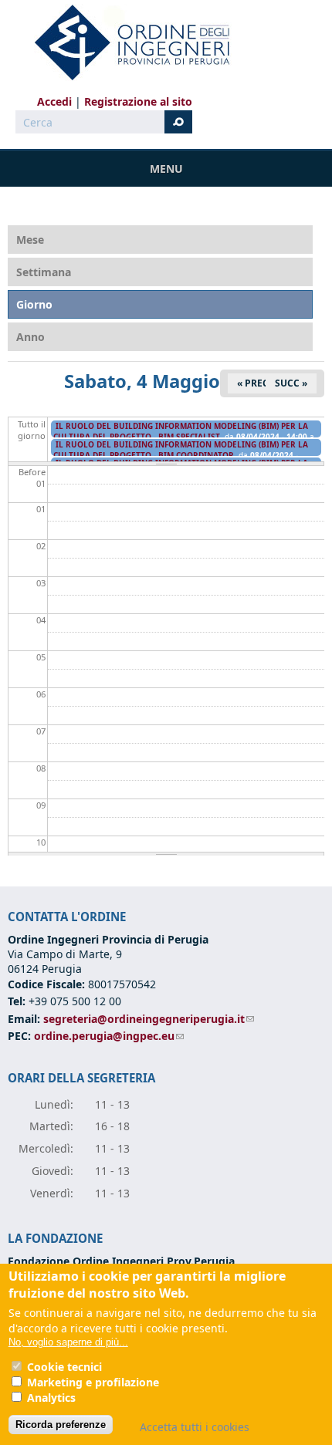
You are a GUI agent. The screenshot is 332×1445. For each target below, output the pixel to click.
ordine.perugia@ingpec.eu (109, 1035)
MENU (166, 168)
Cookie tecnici (64, 1366)
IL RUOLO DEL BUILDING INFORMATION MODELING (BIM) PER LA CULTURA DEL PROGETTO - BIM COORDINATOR (180, 450)
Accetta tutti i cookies (194, 1427)
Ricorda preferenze (60, 1424)
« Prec (253, 383)
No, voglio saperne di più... (68, 1342)
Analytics (51, 1397)
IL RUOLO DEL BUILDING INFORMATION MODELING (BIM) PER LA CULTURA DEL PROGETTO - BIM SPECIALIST (180, 431)
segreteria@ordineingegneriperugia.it (148, 1018)
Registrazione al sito (138, 101)
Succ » (291, 383)
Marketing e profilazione (93, 1382)
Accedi (54, 101)
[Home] (125, 42)
